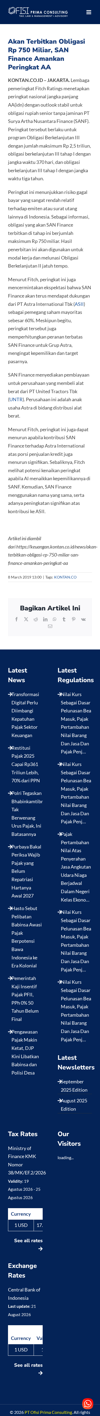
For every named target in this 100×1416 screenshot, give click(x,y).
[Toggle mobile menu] (89, 12)
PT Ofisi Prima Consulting (48, 1412)
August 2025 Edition (74, 1105)
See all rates (28, 1240)
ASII (79, 304)
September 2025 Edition (74, 1086)
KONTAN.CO (65, 577)
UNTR (16, 399)
